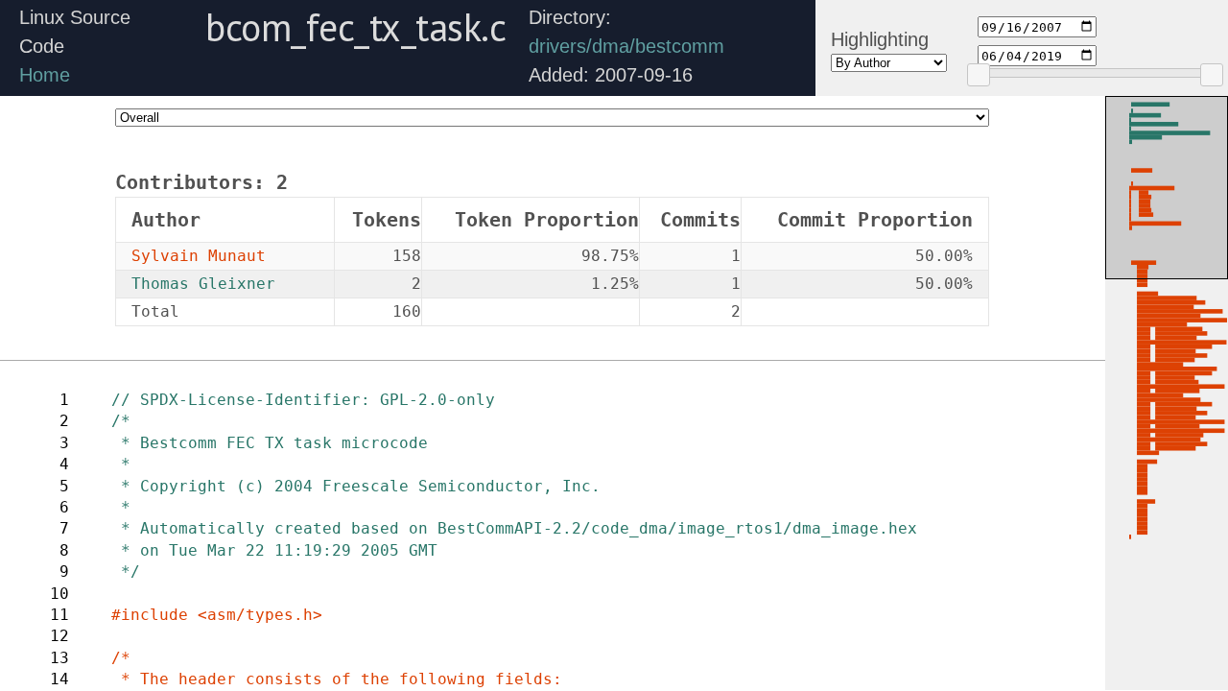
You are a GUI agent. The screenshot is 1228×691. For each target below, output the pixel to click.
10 (59, 593)
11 (59, 615)
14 (59, 679)
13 (59, 658)
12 (59, 636)
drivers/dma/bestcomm (626, 46)
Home (44, 74)
